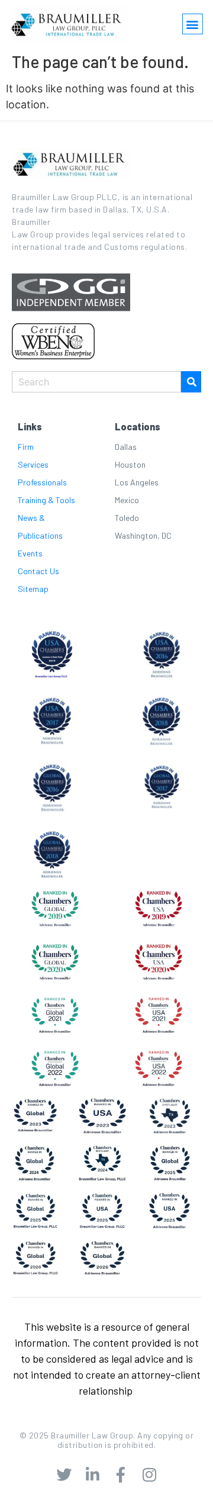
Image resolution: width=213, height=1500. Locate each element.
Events (30, 553)
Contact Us (38, 571)
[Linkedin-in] (92, 1474)
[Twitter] (64, 1474)
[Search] (191, 381)
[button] (192, 24)
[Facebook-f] (120, 1474)
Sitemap (33, 589)
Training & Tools (46, 500)
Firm (26, 447)
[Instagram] (149, 1474)
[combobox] (96, 381)
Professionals (42, 482)
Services (33, 464)
